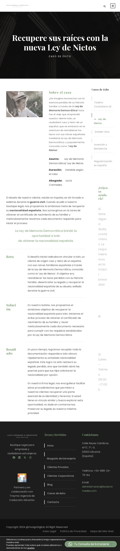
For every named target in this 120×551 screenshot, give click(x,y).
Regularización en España (103, 163)
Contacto (53, 502)
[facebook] (14, 457)
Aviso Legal (49, 531)
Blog (49, 484)
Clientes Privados (58, 467)
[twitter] (25, 457)
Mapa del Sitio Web (102, 531)
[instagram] (30, 457)
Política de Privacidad (73, 531)
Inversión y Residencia (100, 146)
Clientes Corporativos (60, 476)
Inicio (50, 445)
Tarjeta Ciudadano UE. (103, 104)
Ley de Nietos (100, 121)
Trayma (14, 496)
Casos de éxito (56, 493)
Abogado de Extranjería (61, 458)
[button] (91, 544)
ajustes (31, 548)
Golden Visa (102, 131)
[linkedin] (19, 457)
